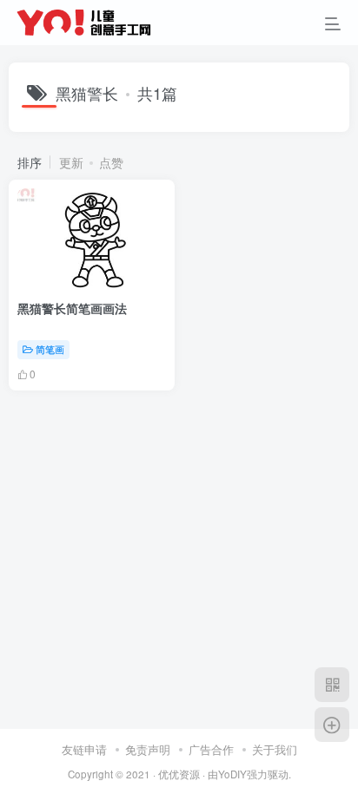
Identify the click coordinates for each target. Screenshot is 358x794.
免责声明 (147, 749)
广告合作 (211, 749)
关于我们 (274, 749)
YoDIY (232, 774)
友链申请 (84, 749)
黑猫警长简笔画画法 (72, 308)
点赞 (111, 162)
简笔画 (50, 349)
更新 (71, 162)
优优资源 (179, 774)
